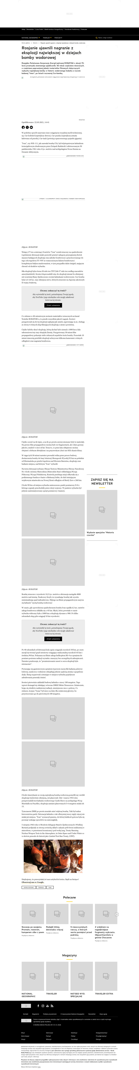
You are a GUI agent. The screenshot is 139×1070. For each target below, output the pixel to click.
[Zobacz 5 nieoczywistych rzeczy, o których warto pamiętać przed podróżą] (82, 914)
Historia (35, 43)
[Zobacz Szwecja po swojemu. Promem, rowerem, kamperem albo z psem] (33, 914)
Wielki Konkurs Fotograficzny (53, 29)
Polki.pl (73, 1036)
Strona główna (26, 43)
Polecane (84, 29)
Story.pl (98, 1039)
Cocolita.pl (74, 1039)
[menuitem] (30, 37)
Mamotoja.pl (25, 1036)
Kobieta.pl (74, 1033)
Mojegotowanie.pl (101, 1033)
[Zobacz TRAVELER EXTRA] (106, 976)
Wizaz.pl (48, 1039)
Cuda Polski (39, 29)
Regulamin (35, 1014)
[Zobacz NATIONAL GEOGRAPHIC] (33, 976)
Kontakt (25, 1014)
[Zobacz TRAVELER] (57, 976)
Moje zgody (103, 1014)
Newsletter (30, 29)
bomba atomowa (29, 887)
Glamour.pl (49, 1033)
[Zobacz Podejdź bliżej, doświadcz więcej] (57, 914)
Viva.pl (23, 1039)
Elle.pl (23, 1033)
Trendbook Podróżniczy (72, 29)
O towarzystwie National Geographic (72, 1014)
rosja (50, 887)
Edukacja (41, 887)
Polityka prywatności (50, 1014)
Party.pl (48, 1036)
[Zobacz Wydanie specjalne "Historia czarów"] (102, 510)
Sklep (23, 29)
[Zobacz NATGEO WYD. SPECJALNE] (82, 976)
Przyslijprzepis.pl (101, 1036)
